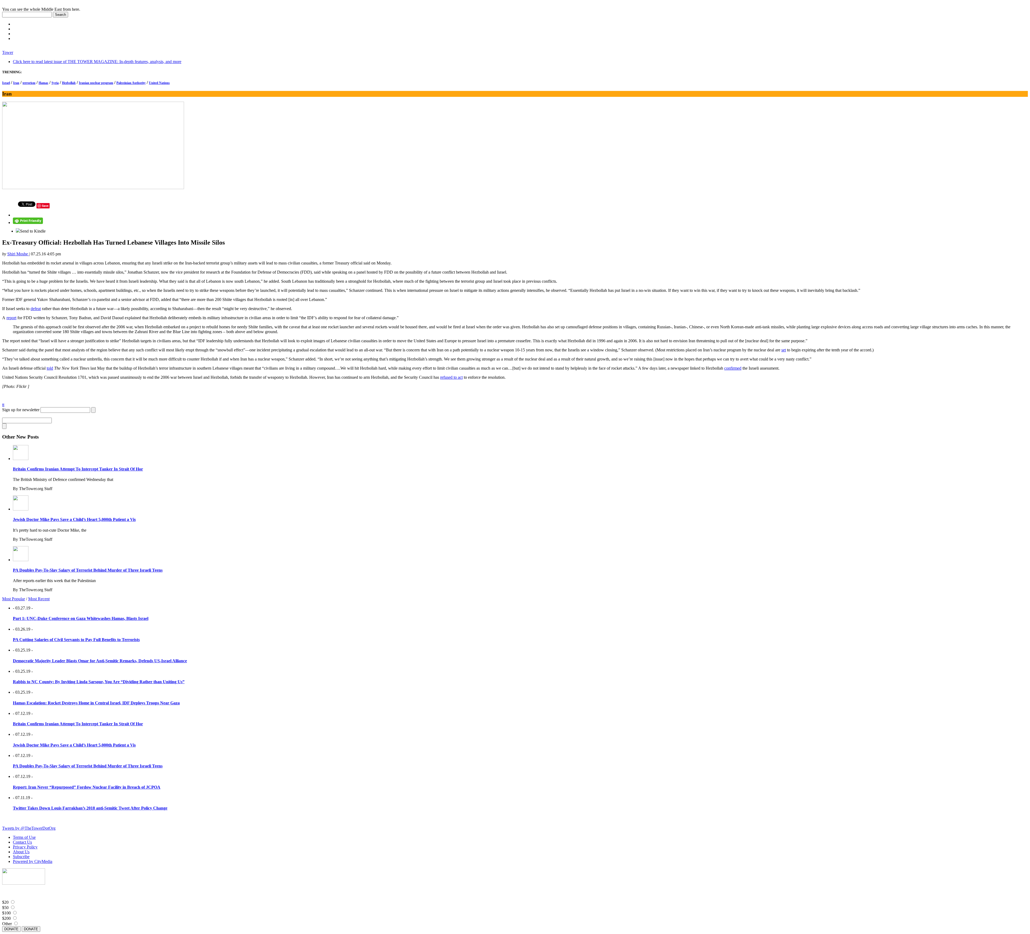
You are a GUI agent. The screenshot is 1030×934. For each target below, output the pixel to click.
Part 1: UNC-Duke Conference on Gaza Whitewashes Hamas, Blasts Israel (80, 618)
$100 (6, 913)
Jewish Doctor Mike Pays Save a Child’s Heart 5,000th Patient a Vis (74, 519)
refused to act (451, 377)
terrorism (29, 83)
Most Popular (13, 599)
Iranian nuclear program (96, 83)
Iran (16, 83)
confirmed (732, 368)
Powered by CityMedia (32, 861)
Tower (7, 52)
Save (45, 206)
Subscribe (21, 856)
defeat (36, 308)
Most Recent (39, 599)
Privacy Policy (25, 847)
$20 (5, 902)
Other (7, 923)
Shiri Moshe (18, 254)
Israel (6, 83)
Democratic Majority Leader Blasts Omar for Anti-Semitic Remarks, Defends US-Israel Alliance (100, 661)
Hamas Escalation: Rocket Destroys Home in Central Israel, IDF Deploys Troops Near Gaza (96, 703)
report (11, 317)
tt (3, 404)
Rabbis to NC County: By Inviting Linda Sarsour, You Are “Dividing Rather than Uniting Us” (99, 681)
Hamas (43, 83)
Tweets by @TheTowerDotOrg (29, 828)
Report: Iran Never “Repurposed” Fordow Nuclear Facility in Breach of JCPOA (86, 787)
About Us (21, 852)
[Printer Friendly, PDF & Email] (28, 222)
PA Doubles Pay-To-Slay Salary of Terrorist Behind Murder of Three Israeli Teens (88, 570)
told (50, 368)
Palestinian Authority (131, 83)
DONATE (11, 929)
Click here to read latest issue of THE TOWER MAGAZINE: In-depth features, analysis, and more (97, 61)
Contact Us (22, 842)
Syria (55, 83)
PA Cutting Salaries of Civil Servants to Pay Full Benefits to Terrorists (76, 639)
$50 (5, 907)
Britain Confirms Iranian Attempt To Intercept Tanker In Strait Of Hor (78, 469)
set (783, 350)
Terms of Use (24, 837)
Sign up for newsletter (20, 409)
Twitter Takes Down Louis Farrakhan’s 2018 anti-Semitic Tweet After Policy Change (90, 808)
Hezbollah (69, 83)
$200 (6, 918)
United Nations (159, 83)
